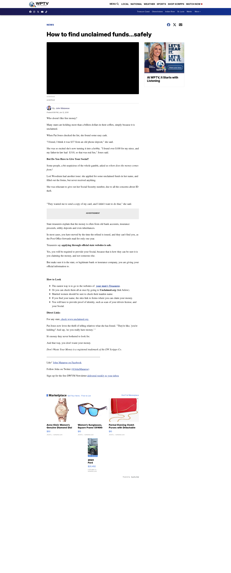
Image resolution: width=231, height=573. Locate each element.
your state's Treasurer (108, 286)
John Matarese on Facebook (67, 362)
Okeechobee (157, 11)
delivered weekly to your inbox (103, 375)
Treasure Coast (143, 11)
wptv (34, 12)
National (136, 4)
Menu (113, 4)
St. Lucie (180, 11)
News (50, 24)
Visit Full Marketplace (130, 395)
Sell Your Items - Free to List (79, 396)
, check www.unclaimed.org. (74, 319)
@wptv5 (47, 12)
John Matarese (63, 108)
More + (198, 11)
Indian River (170, 11)
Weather (149, 4)
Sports (161, 4)
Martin (189, 11)
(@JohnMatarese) (80, 369)
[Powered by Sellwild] (135, 477)
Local (125, 4)
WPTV (39, 12)
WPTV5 (31, 12)
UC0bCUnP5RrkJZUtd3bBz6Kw (43, 12)
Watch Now (193, 4)
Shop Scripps (176, 4)
